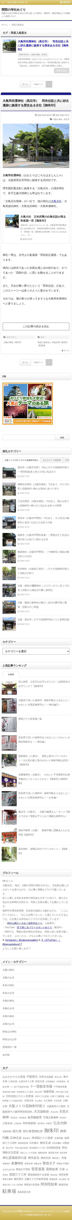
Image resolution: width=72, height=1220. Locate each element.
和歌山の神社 (10, 1031)
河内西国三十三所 (37, 1148)
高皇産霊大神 (23, 1192)
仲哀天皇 (40, 1081)
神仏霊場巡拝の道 (15, 1157)
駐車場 (42, 345)
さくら (66, 350)
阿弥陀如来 (49, 1184)
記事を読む (61, 70)
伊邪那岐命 (50, 1081)
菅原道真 (38, 1169)
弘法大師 (60, 1123)
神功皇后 (33, 1157)
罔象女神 (37, 1164)
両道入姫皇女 (44, 342)
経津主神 (29, 1163)
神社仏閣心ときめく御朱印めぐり (24, 923)
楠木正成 (45, 1142)
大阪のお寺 (8, 977)
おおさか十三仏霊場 (14, 1076)
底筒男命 (41, 1123)
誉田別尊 (63, 1174)
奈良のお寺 (8, 993)
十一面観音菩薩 (41, 1086)
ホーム (25, 84)
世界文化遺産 (46, 1076)
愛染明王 (26, 1138)
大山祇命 (38, 1101)
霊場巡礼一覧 (10, 1047)
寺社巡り (63, 1117)
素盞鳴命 (17, 1163)
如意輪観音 (35, 1117)
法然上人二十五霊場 (28, 1153)
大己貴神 (48, 1100)
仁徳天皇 (13, 1081)
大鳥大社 (56, 201)
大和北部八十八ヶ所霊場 (19, 1096)
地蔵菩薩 (48, 1091)
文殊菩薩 (58, 1138)
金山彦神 (62, 1179)
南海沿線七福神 (9, 1092)
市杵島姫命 (29, 1123)
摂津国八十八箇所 (42, 1138)
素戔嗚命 (6, 1164)
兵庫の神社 (8, 1016)
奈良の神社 (8, 985)
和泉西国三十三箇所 (25, 1092)
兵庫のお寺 (8, 1024)
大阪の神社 (8, 970)
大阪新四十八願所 (56, 1106)
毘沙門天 (9, 1148)
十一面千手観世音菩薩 (19, 1087)
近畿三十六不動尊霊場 (36, 1179)
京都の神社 (8, 1000)
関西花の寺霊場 (31, 1184)
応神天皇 (16, 1138)
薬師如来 (52, 1169)
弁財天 (49, 1123)
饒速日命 (63, 1184)
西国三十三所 (17, 1174)
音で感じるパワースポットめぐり (34, 927)
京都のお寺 (8, 1008)
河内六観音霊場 (21, 1148)
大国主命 (28, 1100)
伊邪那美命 (61, 1081)
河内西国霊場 (53, 1147)
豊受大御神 (8, 1179)
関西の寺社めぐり (14, 9)
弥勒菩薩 (7, 1131)
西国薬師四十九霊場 (38, 1174)
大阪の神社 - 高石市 (39, 54)
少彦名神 (17, 1123)
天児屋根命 (41, 1111)
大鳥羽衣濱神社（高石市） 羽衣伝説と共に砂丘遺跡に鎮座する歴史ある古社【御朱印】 (43, 45)
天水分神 (54, 1112)
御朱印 (64, 342)
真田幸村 (63, 1153)
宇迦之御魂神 (50, 1117)
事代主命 (58, 1077)
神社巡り (56, 1158)
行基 (62, 1169)
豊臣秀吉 (18, 1179)
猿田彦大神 (53, 1153)
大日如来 (58, 1101)
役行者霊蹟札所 (33, 1131)
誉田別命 (54, 1175)
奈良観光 (22, 1117)
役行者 (17, 1131)
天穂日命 (14, 1117)
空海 (63, 1157)
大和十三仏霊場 (42, 1096)
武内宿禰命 (56, 1143)
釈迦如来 (53, 1179)
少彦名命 (8, 1123)
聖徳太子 (49, 1163)
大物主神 (56, 342)
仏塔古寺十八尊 (26, 1081)
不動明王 (32, 1076)
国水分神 (38, 1092)
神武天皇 (46, 1157)
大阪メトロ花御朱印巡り (27, 1106)
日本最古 (34, 1143)
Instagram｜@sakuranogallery (21, 940)
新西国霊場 (23, 1143)
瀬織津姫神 (42, 1153)
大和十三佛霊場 (57, 1096)
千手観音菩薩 (60, 1086)
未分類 (6, 1055)
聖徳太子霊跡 (23, 1169)
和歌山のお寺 (10, 1039)
